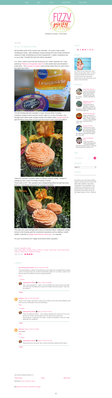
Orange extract (24, 251)
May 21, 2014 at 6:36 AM (32, 298)
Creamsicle (40, 250)
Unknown (21, 298)
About (39, 2)
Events (51, 2)
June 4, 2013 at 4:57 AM (41, 267)
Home (26, 2)
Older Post (67, 378)
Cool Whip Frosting (31, 250)
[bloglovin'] (88, 50)
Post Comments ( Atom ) (29, 381)
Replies (22, 279)
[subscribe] (90, 50)
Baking (20, 250)
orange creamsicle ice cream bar (40, 234)
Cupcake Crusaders (34, 66)
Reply (20, 276)
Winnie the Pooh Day (89, 113)
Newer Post (18, 378)
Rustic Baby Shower (88, 89)
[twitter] (78, 50)
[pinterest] (85, 50)
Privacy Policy (83, 2)
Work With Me (66, 2)
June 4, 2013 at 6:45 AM (44, 282)
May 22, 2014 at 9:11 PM (45, 311)
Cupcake (46, 250)
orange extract (61, 117)
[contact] (93, 50)
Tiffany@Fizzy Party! (29, 282)
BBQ (24, 250)
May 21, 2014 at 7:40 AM (32, 329)
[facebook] (80, 50)
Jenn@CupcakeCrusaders (26, 267)
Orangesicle (32, 251)
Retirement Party (87, 126)
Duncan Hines (53, 250)
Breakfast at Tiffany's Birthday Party (89, 102)
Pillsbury (38, 251)
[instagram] (83, 50)
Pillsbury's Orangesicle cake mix (33, 64)
